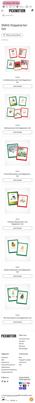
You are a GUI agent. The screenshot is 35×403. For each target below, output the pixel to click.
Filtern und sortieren (13, 35)
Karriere (21, 344)
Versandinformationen (8, 365)
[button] (32, 11)
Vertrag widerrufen (7, 372)
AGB (2, 360)
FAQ (20, 365)
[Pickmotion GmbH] (17, 11)
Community (22, 362)
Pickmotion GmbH (12, 395)
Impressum (4, 357)
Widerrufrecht (5, 367)
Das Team (22, 341)
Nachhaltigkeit (23, 349)
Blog (20, 357)
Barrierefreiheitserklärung (9, 370)
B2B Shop (22, 346)
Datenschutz (5, 362)
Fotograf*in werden (25, 360)
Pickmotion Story (24, 339)
